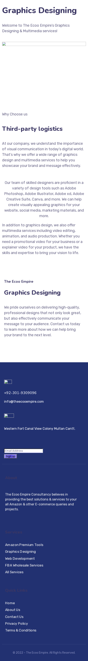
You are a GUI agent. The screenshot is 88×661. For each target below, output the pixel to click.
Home (10, 603)
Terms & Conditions (20, 630)
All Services (14, 572)
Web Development (20, 558)
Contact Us (14, 617)
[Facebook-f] (6, 517)
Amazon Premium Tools (24, 545)
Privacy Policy (16, 623)
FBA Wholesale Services (24, 565)
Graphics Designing (20, 552)
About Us (12, 610)
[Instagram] (14, 517)
